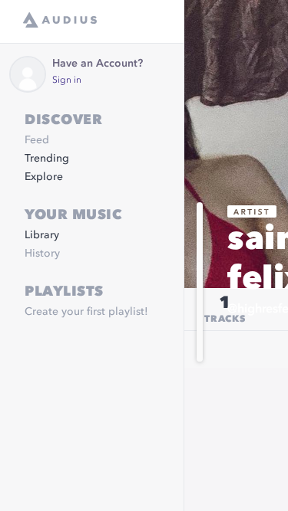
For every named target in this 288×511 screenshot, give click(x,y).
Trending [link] (47, 158)
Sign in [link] (66, 80)
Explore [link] (44, 177)
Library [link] (42, 235)
